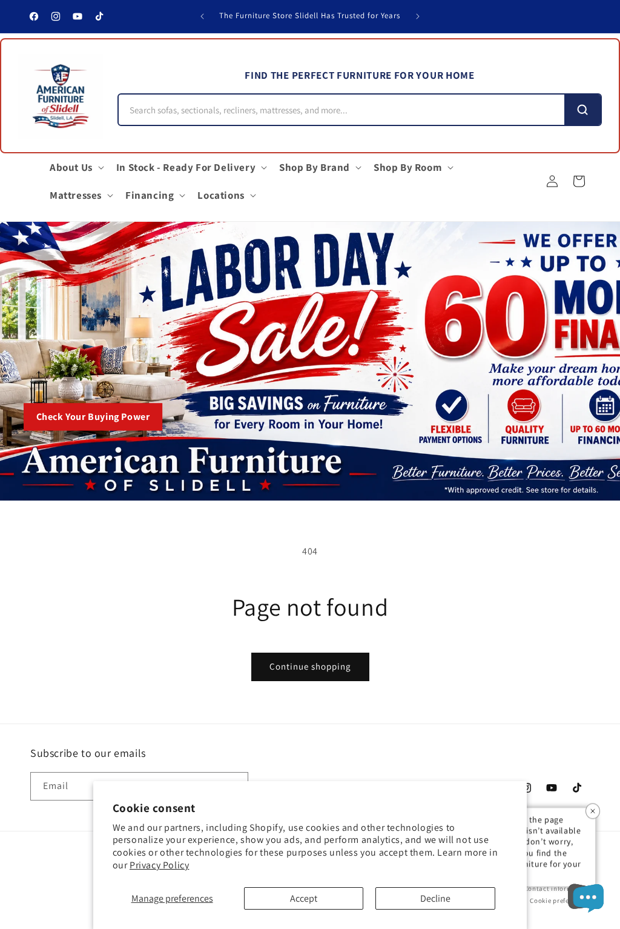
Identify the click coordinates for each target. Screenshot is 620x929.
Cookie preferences (560, 900)
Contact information (557, 888)
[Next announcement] (417, 16)
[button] (75, 167)
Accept (303, 898)
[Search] (582, 110)
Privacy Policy (159, 865)
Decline (435, 898)
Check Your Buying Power (93, 416)
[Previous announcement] (202, 16)
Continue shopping (310, 666)
